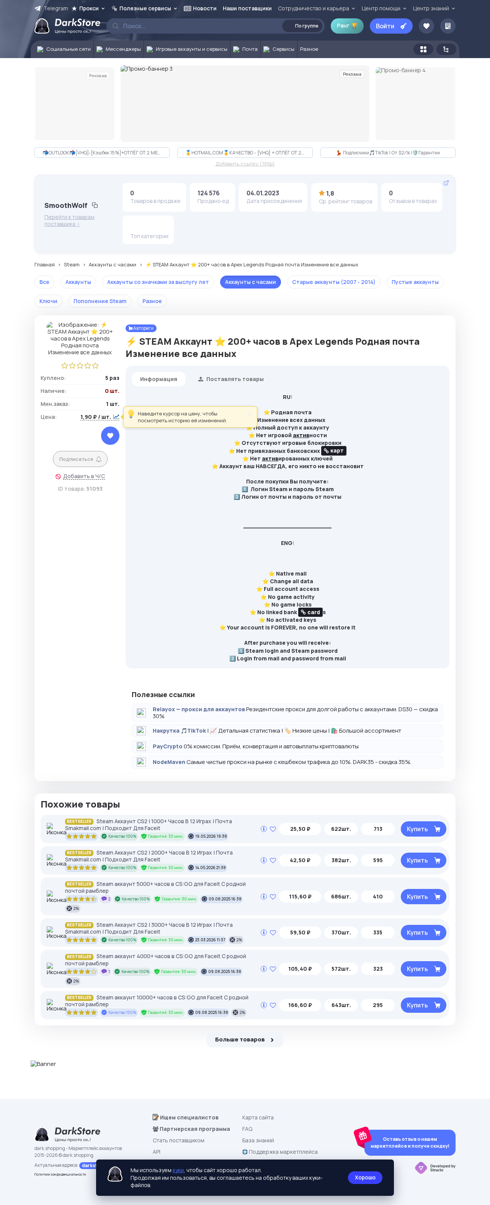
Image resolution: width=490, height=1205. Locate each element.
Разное (152, 301)
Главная (44, 265)
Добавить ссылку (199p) (245, 164)
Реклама (98, 75)
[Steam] (148, 225)
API (156, 1151)
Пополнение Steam (100, 301)
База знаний (258, 1140)
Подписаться (76, 459)
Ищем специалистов (189, 1117)
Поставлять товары (234, 379)
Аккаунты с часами (112, 265)
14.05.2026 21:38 (210, 867)
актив (301, 435)
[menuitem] (62, 49)
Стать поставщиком (178, 1140)
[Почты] (159, 225)
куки (178, 1170)
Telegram (56, 8)
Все (44, 281)
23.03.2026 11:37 (210, 939)
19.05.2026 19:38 (211, 836)
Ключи (48, 301)
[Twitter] (136, 225)
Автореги (143, 328)
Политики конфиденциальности (60, 1174)
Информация (158, 379)
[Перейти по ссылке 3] (245, 103)
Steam (72, 265)
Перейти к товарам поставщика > (69, 220)
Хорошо (365, 1177)
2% (76, 908)
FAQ (247, 1128)
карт (337, 450)
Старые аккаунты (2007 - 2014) (334, 281)
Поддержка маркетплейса (283, 1151)
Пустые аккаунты (415, 281)
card (313, 612)
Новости (205, 8)
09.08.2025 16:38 (225, 899)
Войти (385, 26)
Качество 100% (122, 836)
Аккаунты (78, 281)
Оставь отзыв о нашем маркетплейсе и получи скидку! (410, 1142)
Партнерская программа (194, 1128)
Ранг (347, 25)
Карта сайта (258, 1117)
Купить (417, 829)
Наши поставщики (247, 8)
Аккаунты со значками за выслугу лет (158, 281)
